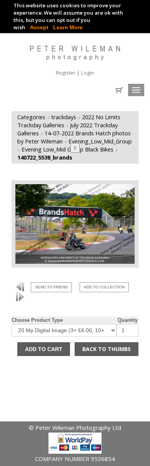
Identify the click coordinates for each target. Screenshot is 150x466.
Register (66, 72)
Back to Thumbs (106, 349)
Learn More (68, 27)
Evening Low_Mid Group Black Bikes (68, 149)
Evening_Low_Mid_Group (100, 141)
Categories (31, 117)
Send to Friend (51, 287)
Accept (39, 27)
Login (87, 72)
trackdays (64, 117)
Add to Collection (104, 287)
